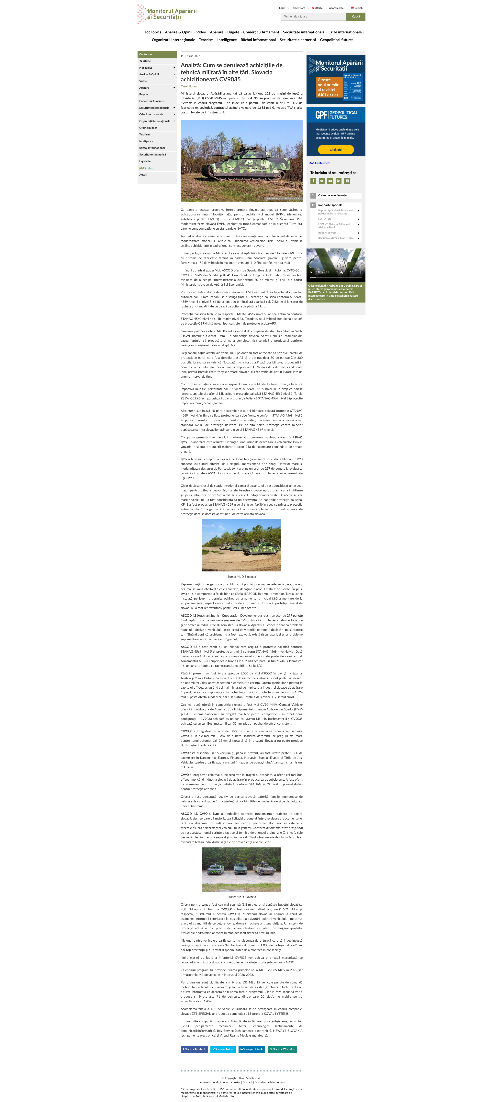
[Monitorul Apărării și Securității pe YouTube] (330, 181)
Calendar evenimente (332, 195)
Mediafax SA (252, 1078)
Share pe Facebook (195, 1049)
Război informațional (258, 40)
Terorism (206, 40)
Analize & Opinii (178, 32)
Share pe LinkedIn (253, 1049)
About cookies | (232, 1082)
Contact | (248, 1082)
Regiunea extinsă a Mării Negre (336, 238)
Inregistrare (298, 8)
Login (282, 8)
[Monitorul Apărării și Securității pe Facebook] (313, 181)
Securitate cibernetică (298, 40)
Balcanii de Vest (327, 233)
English (359, 8)
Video (201, 32)
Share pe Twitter (224, 1049)
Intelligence (227, 40)
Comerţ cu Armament (261, 32)
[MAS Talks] (157, 168)
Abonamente (336, 8)
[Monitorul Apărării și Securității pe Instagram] (347, 181)
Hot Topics (152, 32)
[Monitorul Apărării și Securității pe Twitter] (322, 181)
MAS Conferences (319, 163)
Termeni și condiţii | (210, 1082)
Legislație (145, 161)
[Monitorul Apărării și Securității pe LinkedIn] (338, 181)
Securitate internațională (304, 32)
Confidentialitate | (265, 1082)
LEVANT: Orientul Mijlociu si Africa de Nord (334, 226)
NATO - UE (324, 219)
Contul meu (146, 54)
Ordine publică (148, 128)
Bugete (233, 32)
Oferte (319, 8)
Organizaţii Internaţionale (173, 40)
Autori (143, 174)
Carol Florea (188, 86)
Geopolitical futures (336, 40)
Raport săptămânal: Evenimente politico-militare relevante (336, 212)
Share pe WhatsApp (283, 1049)
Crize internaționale (345, 32)
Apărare (216, 32)
